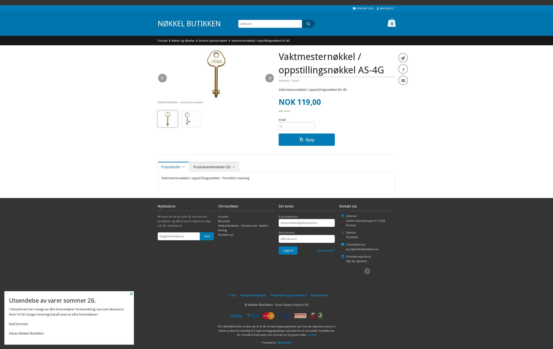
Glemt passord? (326, 250)
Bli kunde (224, 221)
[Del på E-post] (403, 80)
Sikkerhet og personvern (289, 295)
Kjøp (310, 140)
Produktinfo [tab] (170, 167)
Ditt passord (287, 232)
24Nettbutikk (283, 342)
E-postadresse (288, 217)
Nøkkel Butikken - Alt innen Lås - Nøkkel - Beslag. (244, 228)
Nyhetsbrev (319, 295)
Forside (163, 40)
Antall (282, 120)
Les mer (311, 335)
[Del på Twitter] (403, 58)
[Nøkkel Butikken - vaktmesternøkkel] (216, 74)
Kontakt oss (226, 235)
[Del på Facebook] (403, 69)
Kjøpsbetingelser (254, 295)
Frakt (233, 295)
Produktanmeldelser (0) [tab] (211, 167)
